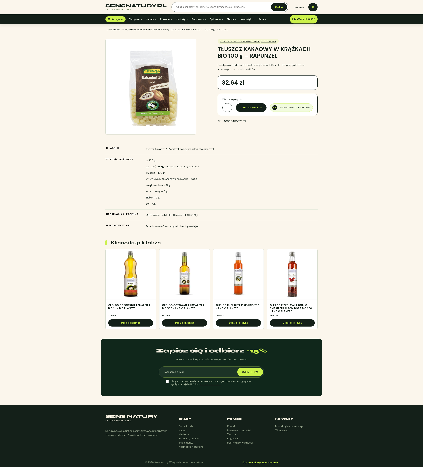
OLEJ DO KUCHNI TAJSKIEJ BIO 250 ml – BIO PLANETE (237, 307)
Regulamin (233, 438)
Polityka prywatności (240, 442)
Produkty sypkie (189, 438)
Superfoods (186, 426)
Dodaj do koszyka (251, 107)
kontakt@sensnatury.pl (289, 426)
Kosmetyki (246, 19)
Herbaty (180, 19)
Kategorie (117, 19)
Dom (261, 19)
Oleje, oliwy (128, 29)
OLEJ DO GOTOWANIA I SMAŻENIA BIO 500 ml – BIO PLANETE (183, 307)
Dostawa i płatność (239, 430)
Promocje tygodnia (303, 19)
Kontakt (232, 426)
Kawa (182, 430)
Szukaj (279, 6)
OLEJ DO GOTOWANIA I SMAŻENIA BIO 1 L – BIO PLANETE (129, 307)
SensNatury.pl (136, 5)
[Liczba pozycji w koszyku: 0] (313, 7)
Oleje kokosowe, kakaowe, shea (151, 29)
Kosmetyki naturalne (191, 446)
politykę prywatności (210, 384)
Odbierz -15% (250, 372)
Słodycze (134, 19)
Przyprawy (198, 19)
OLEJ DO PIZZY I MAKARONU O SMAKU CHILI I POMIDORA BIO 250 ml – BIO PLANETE (291, 308)
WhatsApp (281, 430)
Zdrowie (165, 19)
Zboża (230, 19)
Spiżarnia (215, 19)
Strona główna (112, 29)
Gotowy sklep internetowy (260, 462)
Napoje (150, 19)
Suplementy (186, 442)
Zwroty (231, 434)
